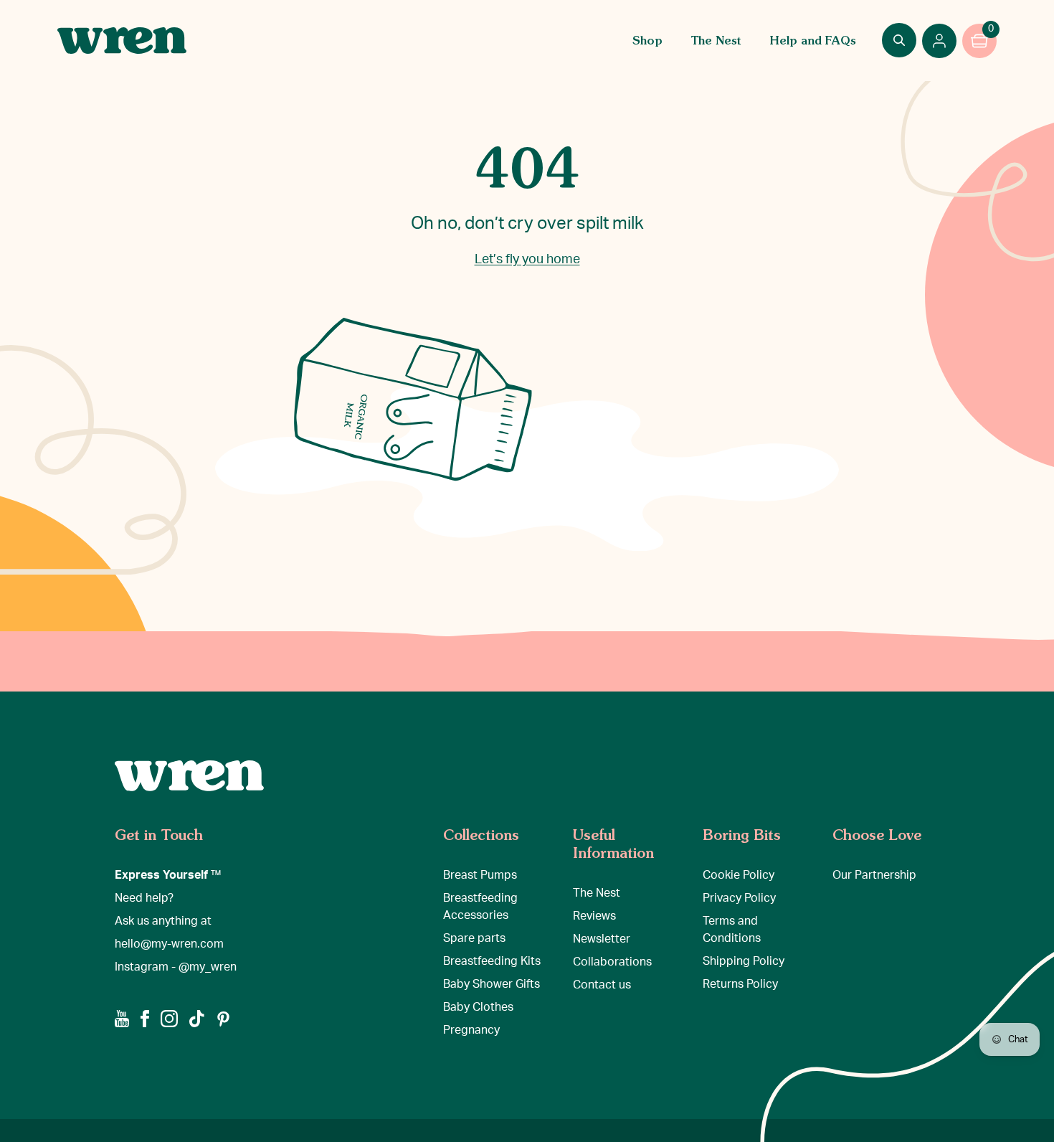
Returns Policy (740, 984)
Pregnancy (471, 1030)
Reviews (594, 916)
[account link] (939, 41)
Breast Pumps (480, 875)
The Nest (716, 40)
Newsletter (601, 939)
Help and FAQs (813, 40)
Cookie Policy (738, 875)
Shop (647, 40)
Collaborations (612, 962)
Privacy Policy (739, 898)
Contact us (602, 985)
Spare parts (474, 938)
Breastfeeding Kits (492, 961)
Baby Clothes (478, 1007)
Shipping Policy (743, 961)
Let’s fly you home (527, 259)
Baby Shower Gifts (491, 984)
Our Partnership (874, 875)
